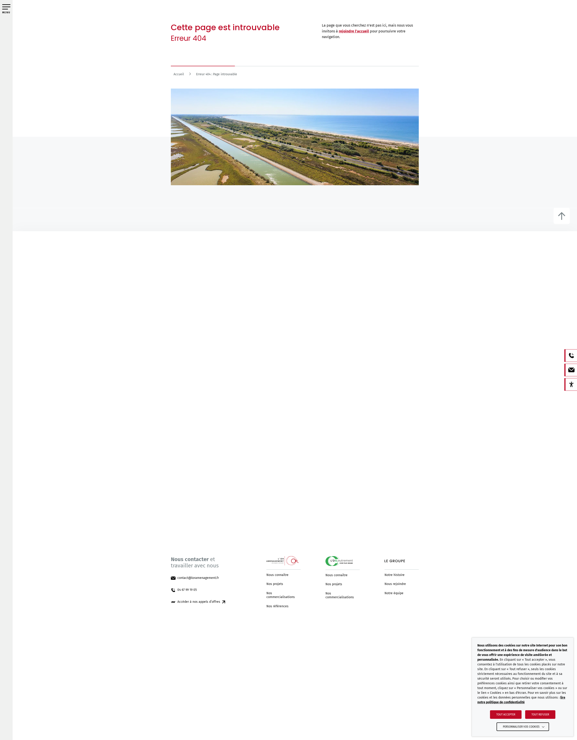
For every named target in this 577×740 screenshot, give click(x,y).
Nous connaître (277, 575)
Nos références (277, 606)
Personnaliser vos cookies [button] (521, 726)
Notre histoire (395, 575)
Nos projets (274, 584)
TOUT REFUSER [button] (540, 714)
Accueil (179, 74)
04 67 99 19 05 (187, 590)
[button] (6, 6)
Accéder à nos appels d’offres (198, 602)
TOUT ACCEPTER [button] (505, 714)
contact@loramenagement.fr (198, 578)
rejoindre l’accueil (354, 31)
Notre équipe (394, 593)
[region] (294, 75)
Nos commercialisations (280, 595)
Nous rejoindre (395, 584)
